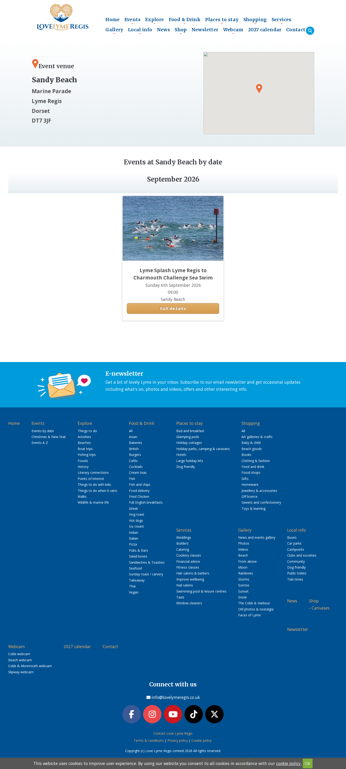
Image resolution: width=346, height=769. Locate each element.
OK (307, 763)
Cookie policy (201, 740)
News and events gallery (256, 537)
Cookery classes (188, 555)
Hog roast (136, 514)
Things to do (87, 431)
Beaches (84, 442)
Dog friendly (185, 466)
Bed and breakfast (190, 431)
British (134, 448)
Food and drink (252, 466)
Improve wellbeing (190, 579)
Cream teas (138, 472)
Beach (243, 555)
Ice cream (136, 526)
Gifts (245, 478)
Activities (84, 436)
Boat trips (85, 448)
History (83, 466)
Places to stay (221, 21)
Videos (243, 549)
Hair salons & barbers (192, 573)
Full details (173, 308)
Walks (82, 496)
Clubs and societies (301, 555)
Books (246, 454)
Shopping (255, 21)
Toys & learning (253, 508)
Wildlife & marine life (93, 502)
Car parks (294, 543)
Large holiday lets (189, 460)
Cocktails (136, 466)
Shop (181, 31)
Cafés (133, 460)
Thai (132, 586)
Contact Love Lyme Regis (173, 733)
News (163, 29)
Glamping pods (187, 436)
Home (112, 19)
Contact (296, 29)
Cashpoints (295, 549)
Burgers (135, 454)
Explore (154, 21)
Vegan (133, 592)
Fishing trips (87, 454)
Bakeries (135, 442)
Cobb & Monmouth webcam (30, 666)
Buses (292, 537)
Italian (133, 538)
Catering (182, 549)
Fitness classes (187, 567)
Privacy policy (177, 740)
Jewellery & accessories (259, 490)
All (131, 431)
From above (247, 561)
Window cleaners (189, 603)
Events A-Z (40, 442)
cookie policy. (289, 763)
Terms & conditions (149, 740)
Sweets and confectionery (261, 502)
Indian (133, 532)
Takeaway (137, 580)
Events (133, 21)
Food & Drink (185, 21)
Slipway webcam (20, 672)
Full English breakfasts (146, 502)
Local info (140, 31)
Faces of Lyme (249, 615)
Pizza (133, 544)
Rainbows (245, 573)
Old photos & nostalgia (256, 609)
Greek (133, 508)
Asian (133, 436)
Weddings (183, 537)
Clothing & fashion (255, 460)
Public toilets (296, 573)
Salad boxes (138, 556)
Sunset (243, 591)
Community (296, 561)
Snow (242, 597)
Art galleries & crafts (257, 436)
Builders (182, 543)
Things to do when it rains (97, 490)
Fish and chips (139, 484)
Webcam (233, 31)
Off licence (249, 496)
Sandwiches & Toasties (147, 562)
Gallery (114, 31)
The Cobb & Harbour (254, 603)
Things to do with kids (94, 484)
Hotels (181, 454)
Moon (242, 567)
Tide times (295, 579)
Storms (243, 579)
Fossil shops (250, 472)
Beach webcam (20, 660)
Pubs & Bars (138, 550)
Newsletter (205, 29)
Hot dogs (136, 520)
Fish (132, 478)
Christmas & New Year (49, 436)
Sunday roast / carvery (146, 574)
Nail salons (184, 585)
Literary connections (93, 472)
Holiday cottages (189, 442)
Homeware (249, 484)
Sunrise (243, 585)
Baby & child (251, 442)
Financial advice (188, 561)
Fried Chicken (139, 496)
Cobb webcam (19, 654)
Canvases (321, 608)
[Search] (310, 31)
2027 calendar (265, 29)
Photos (243, 543)
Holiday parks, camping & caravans (203, 448)
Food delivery (139, 490)
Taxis (180, 597)
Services (281, 21)
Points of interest (91, 478)
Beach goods (251, 448)
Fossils (83, 460)
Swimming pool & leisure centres (201, 591)
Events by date (43, 431)
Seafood (135, 568)
